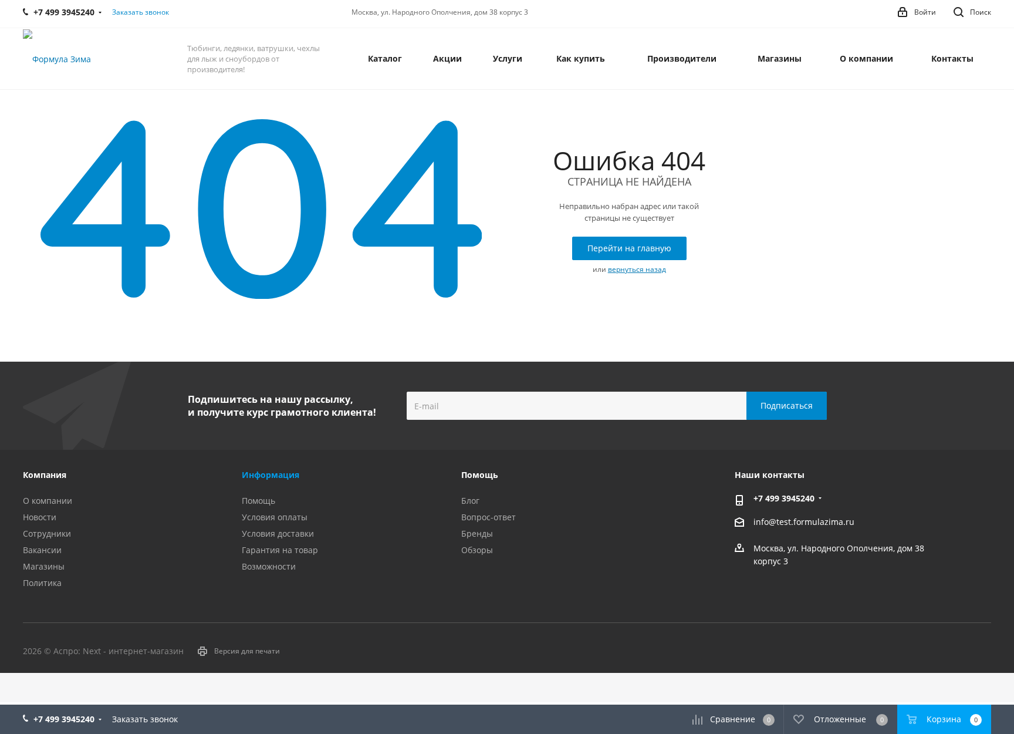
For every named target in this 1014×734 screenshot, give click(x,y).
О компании (47, 500)
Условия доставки (278, 533)
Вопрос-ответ (488, 517)
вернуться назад (637, 269)
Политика (42, 582)
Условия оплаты (274, 517)
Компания (44, 474)
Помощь (258, 500)
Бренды (477, 533)
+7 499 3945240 (783, 498)
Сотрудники (47, 533)
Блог (470, 500)
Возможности (269, 566)
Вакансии (42, 549)
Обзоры (477, 549)
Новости (39, 517)
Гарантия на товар (280, 549)
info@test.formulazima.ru (803, 522)
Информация (270, 474)
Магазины (44, 566)
